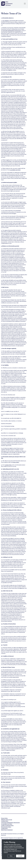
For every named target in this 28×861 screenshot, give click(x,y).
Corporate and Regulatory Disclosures (11, 30)
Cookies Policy (8, 465)
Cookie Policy (4, 828)
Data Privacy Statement (7, 829)
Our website (6, 20)
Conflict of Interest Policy (7, 825)
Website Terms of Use (6, 819)
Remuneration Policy (6, 826)
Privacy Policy (15, 462)
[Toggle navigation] (25, 3)
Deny (11, 856)
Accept (20, 856)
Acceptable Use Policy (14, 169)
